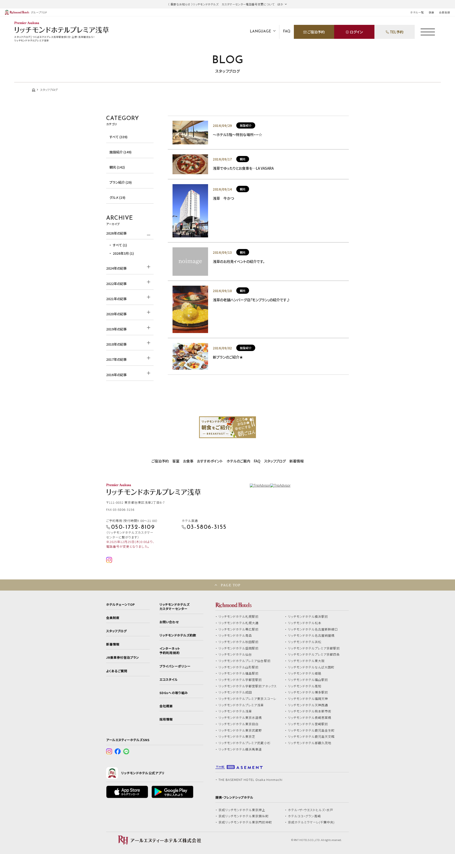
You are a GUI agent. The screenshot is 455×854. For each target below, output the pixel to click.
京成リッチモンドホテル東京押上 (241, 810)
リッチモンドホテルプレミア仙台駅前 (244, 661)
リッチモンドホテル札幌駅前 (238, 616)
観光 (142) (117, 167)
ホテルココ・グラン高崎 (304, 816)
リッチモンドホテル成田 (235, 692)
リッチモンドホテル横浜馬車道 (240, 749)
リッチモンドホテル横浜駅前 (308, 616)
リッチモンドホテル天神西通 (308, 705)
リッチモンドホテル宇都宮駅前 (240, 680)
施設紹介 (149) (120, 152)
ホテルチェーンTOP (120, 604)
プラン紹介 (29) (120, 182)
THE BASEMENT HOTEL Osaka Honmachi (250, 780)
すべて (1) (120, 245)
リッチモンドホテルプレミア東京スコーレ (247, 699)
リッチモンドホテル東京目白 (238, 724)
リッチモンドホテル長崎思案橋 (310, 718)
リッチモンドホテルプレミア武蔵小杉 (244, 743)
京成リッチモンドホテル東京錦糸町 (243, 816)
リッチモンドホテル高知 (305, 686)
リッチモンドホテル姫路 (305, 673)
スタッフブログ (275, 460)
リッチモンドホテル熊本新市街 (310, 711)
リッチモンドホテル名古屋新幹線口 (313, 629)
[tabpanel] (227, 427)
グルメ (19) (117, 197)
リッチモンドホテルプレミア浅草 (241, 705)
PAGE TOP (230, 585)
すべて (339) (118, 136)
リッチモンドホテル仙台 (235, 654)
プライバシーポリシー (174, 666)
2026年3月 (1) (123, 253)
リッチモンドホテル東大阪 (306, 661)
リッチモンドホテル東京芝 (236, 736)
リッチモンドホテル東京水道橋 (240, 718)
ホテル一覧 (417, 12)
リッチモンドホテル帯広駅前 (238, 629)
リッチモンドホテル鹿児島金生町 (311, 730)
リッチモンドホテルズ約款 (177, 635)
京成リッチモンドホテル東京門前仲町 (245, 822)
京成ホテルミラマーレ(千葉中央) (311, 822)
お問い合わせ (169, 622)
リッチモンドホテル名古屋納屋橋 (311, 635)
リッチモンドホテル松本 (305, 623)
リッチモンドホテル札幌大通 (238, 623)
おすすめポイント (210, 460)
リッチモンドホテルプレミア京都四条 (314, 654)
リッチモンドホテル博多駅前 (308, 692)
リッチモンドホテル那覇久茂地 (310, 743)
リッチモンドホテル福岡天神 (308, 699)
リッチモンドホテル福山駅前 (308, 680)
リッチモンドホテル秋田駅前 (238, 642)
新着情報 (296, 460)
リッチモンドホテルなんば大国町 (311, 667)
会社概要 (166, 706)
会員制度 (444, 12)
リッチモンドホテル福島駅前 (238, 673)
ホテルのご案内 (238, 460)
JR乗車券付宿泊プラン (122, 657)
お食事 (188, 460)
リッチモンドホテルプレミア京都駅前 (314, 648)
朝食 (431, 12)
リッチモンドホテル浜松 (305, 642)
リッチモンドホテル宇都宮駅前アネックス (247, 686)
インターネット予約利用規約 (169, 650)
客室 (175, 460)
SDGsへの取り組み (173, 693)
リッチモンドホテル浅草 (235, 711)
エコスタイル (168, 679)
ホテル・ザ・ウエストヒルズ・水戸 (310, 810)
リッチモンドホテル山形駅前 (238, 667)
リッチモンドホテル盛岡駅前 (238, 648)
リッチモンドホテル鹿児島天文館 (311, 736)
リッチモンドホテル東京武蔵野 (240, 730)
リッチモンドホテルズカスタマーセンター (174, 606)
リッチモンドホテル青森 (235, 635)
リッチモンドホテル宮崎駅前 (308, 724)
